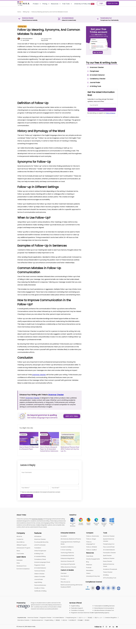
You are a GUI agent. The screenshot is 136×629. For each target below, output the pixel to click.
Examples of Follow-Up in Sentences (33, 86)
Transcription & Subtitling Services (104, 606)
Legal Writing (38, 582)
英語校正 (58, 620)
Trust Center (20, 553)
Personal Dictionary (40, 585)
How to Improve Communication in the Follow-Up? (38, 92)
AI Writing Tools (38, 553)
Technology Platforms (67, 553)
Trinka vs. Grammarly (92, 536)
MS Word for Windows (72, 524)
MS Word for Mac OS (103, 524)
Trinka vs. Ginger (91, 539)
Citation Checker (39, 574)
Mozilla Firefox (88, 523)
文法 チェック (82, 617)
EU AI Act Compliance (23, 569)
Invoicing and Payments (68, 564)
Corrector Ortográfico (111, 617)
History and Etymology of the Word (33, 75)
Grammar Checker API (67, 561)
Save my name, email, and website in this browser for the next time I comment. (41, 492)
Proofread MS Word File (41, 542)
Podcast (88, 567)
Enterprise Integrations (67, 558)
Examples (19, 560)
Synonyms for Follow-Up (29, 78)
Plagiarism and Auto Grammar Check (82, 613)
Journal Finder (38, 579)
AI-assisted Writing (40, 556)
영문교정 (64, 620)
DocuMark (64, 536)
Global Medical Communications (104, 608)
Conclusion (24, 94)
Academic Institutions (67, 547)
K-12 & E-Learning (66, 550)
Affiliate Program (22, 545)
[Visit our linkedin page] (113, 627)
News (18, 551)
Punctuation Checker (109, 553)
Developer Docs (21, 566)
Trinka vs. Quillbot (91, 550)
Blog (87, 562)
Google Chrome (80, 523)
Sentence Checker (108, 558)
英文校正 (90, 617)
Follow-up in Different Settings (31, 80)
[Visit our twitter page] (110, 627)
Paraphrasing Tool (106, 18)
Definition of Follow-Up (28, 72)
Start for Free (113, 3)
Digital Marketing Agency (101, 613)
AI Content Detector (68, 18)
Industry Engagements (93, 559)
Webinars (89, 565)
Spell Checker (107, 555)
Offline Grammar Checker (68, 567)
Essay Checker (107, 561)
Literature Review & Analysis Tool (104, 610)
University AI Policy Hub (93, 576)
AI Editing (106, 575)
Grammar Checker (27, 18)
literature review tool (37, 620)
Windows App (111, 523)
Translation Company (77, 610)
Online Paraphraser (40, 551)
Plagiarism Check (39, 565)
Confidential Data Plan (68, 434)
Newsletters (89, 570)
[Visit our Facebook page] (103, 627)
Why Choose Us (65, 582)
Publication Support (77, 608)
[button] (77, 69)
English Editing (75, 606)
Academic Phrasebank (110, 569)
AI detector (23, 434)
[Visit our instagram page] (106, 627)
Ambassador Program (23, 548)
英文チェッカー (99, 617)
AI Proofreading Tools (109, 578)
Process (63, 579)
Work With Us (20, 542)
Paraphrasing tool (71, 617)
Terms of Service (110, 113)
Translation (37, 548)
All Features (37, 536)
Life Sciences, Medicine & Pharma (71, 539)
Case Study (89, 556)
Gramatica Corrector (23, 620)
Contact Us (20, 539)
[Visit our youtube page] (117, 627)
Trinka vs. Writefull (91, 547)
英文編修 (80, 620)
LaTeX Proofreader (40, 545)
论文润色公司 (72, 620)
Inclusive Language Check (42, 562)
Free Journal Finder (109, 547)
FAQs (18, 563)
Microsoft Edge (96, 523)
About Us (19, 536)
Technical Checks (39, 571)
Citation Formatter (39, 576)
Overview (63, 573)
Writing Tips (22, 26)
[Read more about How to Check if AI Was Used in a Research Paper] (28, 438)
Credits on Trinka (39, 588)
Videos (88, 573)
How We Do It (65, 576)
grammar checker (39, 375)
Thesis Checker (107, 572)
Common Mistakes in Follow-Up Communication (37, 89)
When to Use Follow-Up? (29, 83)
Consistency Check (40, 559)
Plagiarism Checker (45, 617)
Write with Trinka (71, 416)
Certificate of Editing (40, 591)
